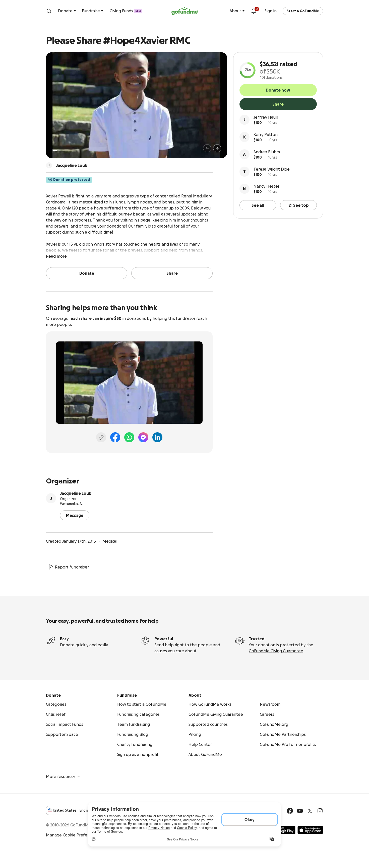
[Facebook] (115, 437)
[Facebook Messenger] (143, 437)
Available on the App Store (310, 830)
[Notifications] (254, 11)
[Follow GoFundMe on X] (310, 811)
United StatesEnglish (72, 810)
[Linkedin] (157, 437)
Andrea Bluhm (267, 152)
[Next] (217, 148)
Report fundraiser (72, 567)
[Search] (49, 11)
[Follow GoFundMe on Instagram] (320, 811)
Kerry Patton (266, 134)
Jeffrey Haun (266, 117)
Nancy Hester (266, 186)
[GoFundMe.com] (184, 11)
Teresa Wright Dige (272, 169)
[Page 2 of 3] (59, 150)
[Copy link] (101, 437)
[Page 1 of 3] (55, 150)
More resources (61, 776)
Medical (109, 541)
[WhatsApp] (129, 437)
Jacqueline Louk (75, 493)
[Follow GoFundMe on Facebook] (290, 811)
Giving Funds (125, 11)
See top (301, 205)
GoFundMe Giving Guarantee (276, 651)
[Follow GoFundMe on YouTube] (300, 811)
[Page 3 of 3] (63, 150)
